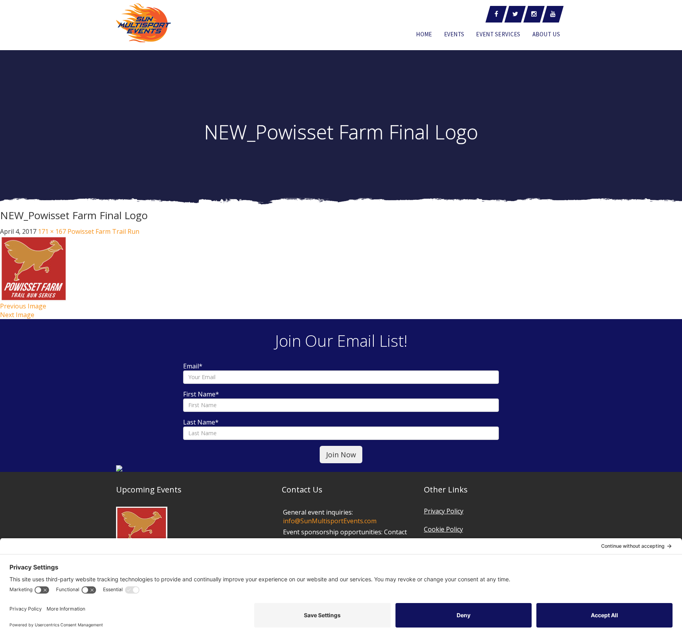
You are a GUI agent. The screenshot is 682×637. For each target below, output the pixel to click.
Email (192, 366)
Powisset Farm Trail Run (103, 231)
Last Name (201, 422)
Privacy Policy (443, 511)
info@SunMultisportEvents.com (330, 521)
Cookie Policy (443, 529)
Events (454, 34)
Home (424, 34)
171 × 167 (52, 231)
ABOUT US (546, 34)
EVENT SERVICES (498, 34)
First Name (201, 394)
